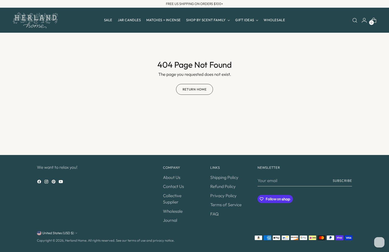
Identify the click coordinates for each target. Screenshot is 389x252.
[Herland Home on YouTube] (61, 182)
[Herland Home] (35, 20)
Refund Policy (223, 186)
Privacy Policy (223, 195)
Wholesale (173, 211)
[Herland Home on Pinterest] (54, 182)
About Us (171, 177)
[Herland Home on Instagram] (47, 182)
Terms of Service (226, 204)
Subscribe (342, 180)
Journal (170, 220)
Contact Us (173, 186)
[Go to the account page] (364, 20)
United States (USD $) (58, 233)
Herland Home (75, 240)
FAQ (214, 214)
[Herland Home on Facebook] (39, 182)
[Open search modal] (354, 20)
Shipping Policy (224, 177)
